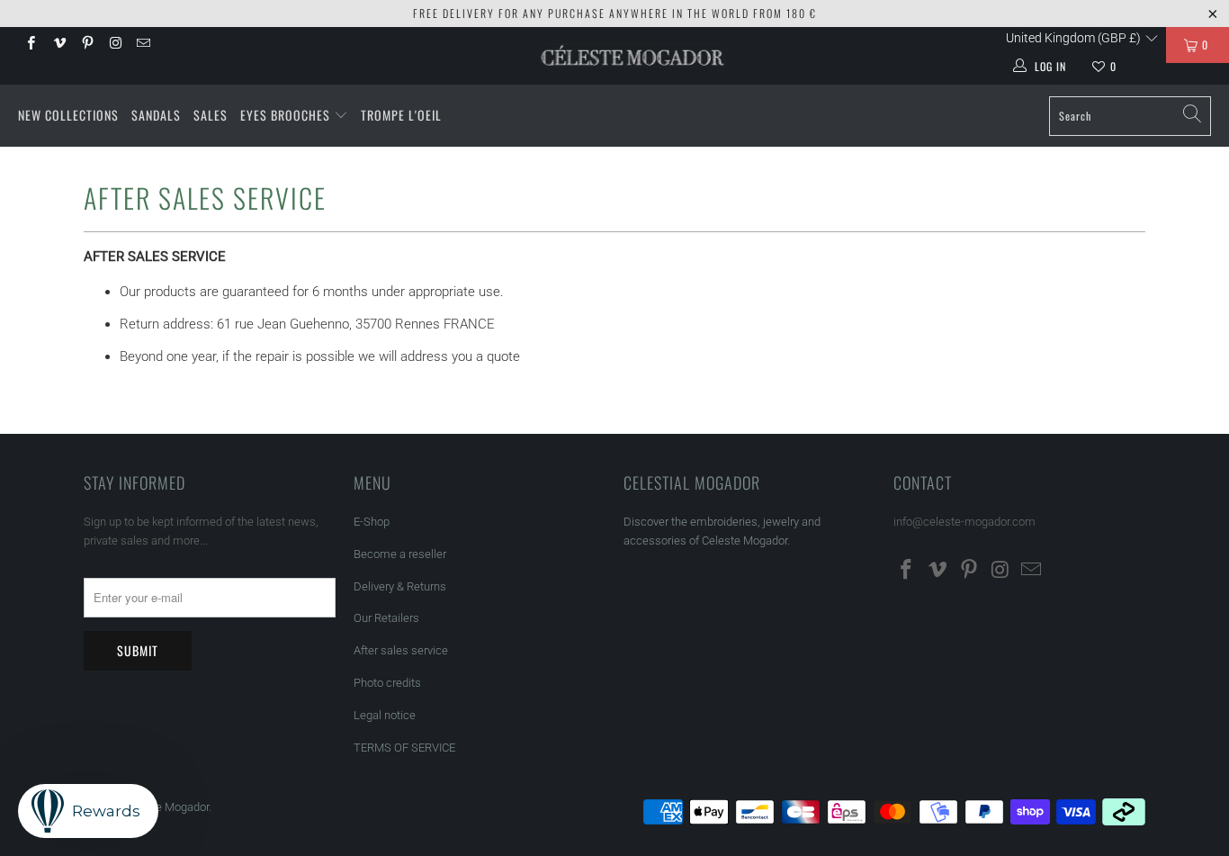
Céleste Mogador (166, 807)
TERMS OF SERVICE (404, 747)
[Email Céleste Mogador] (142, 45)
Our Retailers (386, 618)
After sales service (401, 650)
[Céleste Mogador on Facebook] (30, 45)
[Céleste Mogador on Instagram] (114, 45)
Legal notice (385, 715)
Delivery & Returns (400, 586)
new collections (68, 114)
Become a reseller (400, 554)
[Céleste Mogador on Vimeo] (58, 45)
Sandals (156, 114)
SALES (210, 114)
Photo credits (387, 682)
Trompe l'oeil (401, 114)
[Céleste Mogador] (633, 56)
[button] (1082, 38)
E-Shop (372, 521)
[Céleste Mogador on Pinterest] (86, 45)
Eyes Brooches (285, 114)
